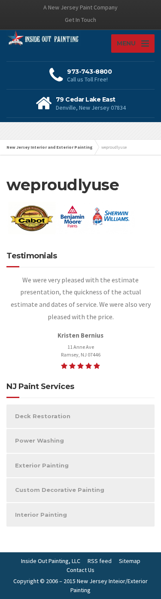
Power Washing (39, 440)
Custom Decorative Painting (59, 489)
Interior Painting (41, 514)
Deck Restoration (42, 416)
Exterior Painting (42, 465)
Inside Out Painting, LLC (50, 561)
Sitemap (129, 561)
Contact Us (80, 570)
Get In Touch (80, 20)
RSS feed (100, 561)
